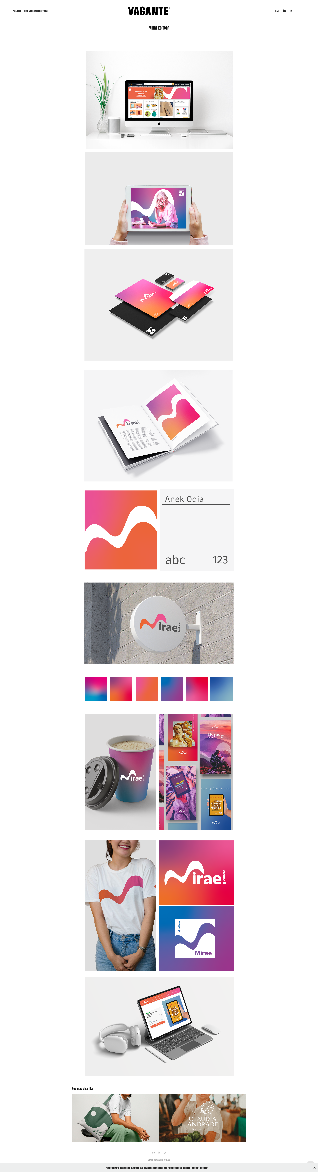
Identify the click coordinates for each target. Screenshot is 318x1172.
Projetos (17, 11)
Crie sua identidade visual (36, 11)
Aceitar (195, 1168)
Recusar (204, 1168)
